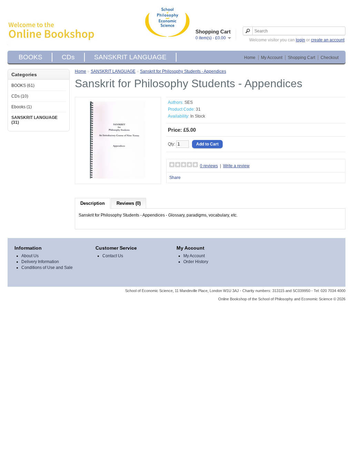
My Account (271, 57)
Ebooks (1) (21, 106)
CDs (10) (19, 96)
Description (92, 203)
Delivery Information (40, 261)
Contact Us (112, 255)
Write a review (236, 165)
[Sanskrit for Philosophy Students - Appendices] (118, 178)
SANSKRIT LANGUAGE (130, 57)
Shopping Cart (301, 57)
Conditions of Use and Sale (47, 267)
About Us (30, 255)
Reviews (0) (129, 203)
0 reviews (209, 165)
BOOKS (30, 57)
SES (188, 102)
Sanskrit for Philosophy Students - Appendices (183, 71)
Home (249, 57)
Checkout (330, 57)
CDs (68, 57)
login (300, 40)
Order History (195, 261)
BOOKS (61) (22, 85)
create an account (327, 40)
